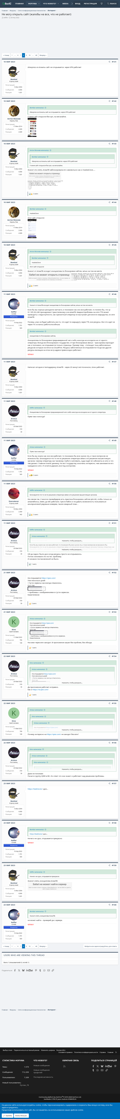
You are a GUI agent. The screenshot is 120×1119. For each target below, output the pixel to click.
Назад (7, 55)
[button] (39, 3)
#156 (114, 742)
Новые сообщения (42, 1065)
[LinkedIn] (27, 970)
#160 (114, 905)
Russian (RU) (60, 1050)
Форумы (32, 3)
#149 (114, 440)
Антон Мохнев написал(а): (39, 150)
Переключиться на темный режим (26, 1050)
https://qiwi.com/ (49, 578)
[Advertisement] (60, 36)
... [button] (14, 55)
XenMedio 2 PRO (50, 1099)
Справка (103, 1052)
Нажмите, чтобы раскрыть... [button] (72, 541)
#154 (114, 656)
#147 (114, 361)
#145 (114, 245)
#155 (114, 703)
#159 (114, 865)
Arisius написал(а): (36, 447)
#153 (114, 612)
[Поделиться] (109, 61)
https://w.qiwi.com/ (41, 689)
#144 (114, 202)
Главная (19, 3)
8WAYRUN (72, 1099)
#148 (114, 401)
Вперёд (42, 55)
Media (65, 3)
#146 (114, 294)
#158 (114, 823)
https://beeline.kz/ (35, 789)
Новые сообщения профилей (42, 1071)
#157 (114, 783)
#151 (114, 523)
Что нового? (49, 3)
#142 (114, 101)
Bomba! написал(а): (37, 108)
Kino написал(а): (35, 663)
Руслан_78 (24, 1085)
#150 (114, 483)
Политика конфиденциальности (86, 1052)
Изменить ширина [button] (48, 1050)
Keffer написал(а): (36, 408)
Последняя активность (43, 1077)
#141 (114, 62)
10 (29, 55)
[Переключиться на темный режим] (101, 3)
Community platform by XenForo (60, 1097)
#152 (114, 572)
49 (36, 55)
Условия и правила (65, 1052)
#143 (114, 143)
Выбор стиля (7, 1050)
